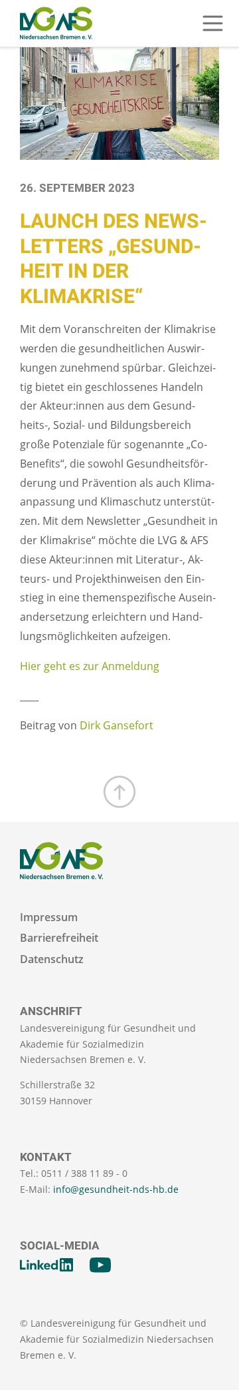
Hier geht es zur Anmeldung (89, 666)
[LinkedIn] (46, 1264)
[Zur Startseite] (56, 23)
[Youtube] (100, 1264)
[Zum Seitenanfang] (119, 792)
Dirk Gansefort (116, 725)
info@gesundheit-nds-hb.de (116, 1189)
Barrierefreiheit (59, 938)
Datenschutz (52, 959)
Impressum (49, 917)
